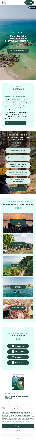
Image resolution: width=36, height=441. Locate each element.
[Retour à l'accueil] (4, 2)
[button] (33, 408)
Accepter (18, 426)
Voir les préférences (18, 435)
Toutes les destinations (16, 51)
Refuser (18, 430)
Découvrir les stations (14, 123)
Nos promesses (16, 189)
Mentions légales (17, 438)
